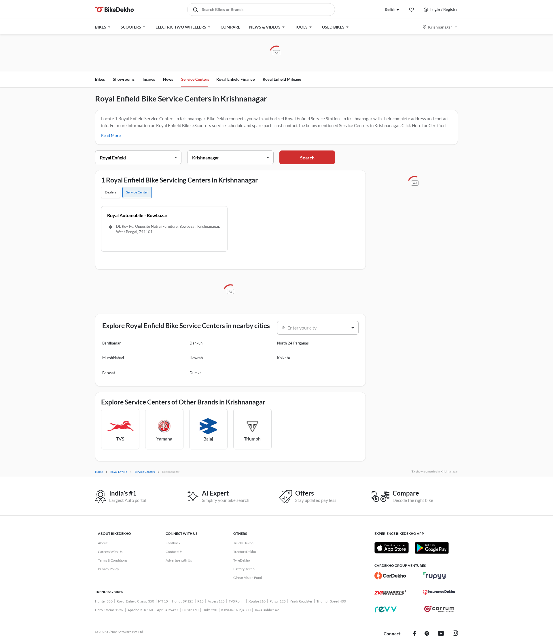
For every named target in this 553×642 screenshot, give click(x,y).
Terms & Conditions (112, 560)
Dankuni (196, 343)
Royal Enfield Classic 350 (135, 601)
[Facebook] (414, 634)
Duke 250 (209, 610)
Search (307, 157)
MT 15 (163, 601)
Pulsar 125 (278, 601)
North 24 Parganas (293, 343)
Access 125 (216, 601)
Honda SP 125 (182, 601)
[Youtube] (441, 634)
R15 (200, 601)
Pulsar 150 (190, 610)
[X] (427, 634)
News (168, 79)
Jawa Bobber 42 (267, 610)
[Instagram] (455, 634)
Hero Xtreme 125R (109, 610)
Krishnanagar (440, 27)
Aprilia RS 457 (167, 610)
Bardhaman (111, 343)
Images (149, 79)
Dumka (196, 372)
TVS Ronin (237, 601)
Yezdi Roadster (301, 601)
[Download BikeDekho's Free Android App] (431, 548)
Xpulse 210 (257, 601)
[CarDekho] (390, 575)
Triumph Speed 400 (331, 601)
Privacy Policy (108, 569)
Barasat (108, 372)
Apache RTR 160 (140, 610)
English (390, 9)
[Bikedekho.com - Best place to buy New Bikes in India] (114, 9)
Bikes (100, 79)
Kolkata (283, 357)
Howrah (196, 357)
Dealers (110, 192)
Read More (111, 135)
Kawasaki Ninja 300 (236, 610)
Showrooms (124, 79)
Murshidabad (113, 357)
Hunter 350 (104, 601)
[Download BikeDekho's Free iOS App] (391, 548)
